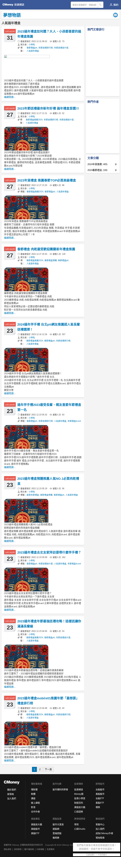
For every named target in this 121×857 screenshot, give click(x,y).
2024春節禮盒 (97, 170)
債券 (98, 807)
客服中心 (100, 824)
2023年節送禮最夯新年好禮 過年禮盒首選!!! (48, 108)
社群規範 (40, 849)
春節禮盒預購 (50, 260)
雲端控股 (57, 833)
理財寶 (34, 789)
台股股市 (100, 789)
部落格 (10, 794)
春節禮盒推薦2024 (34, 119)
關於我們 (11, 789)
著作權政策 (29, 849)
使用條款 (18, 849)
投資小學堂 (79, 798)
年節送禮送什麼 (61, 47)
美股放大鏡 (79, 807)
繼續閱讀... (9, 97)
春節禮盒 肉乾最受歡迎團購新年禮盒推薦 (46, 249)
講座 (33, 798)
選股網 (56, 828)
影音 (33, 807)
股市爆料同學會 (60, 789)
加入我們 (11, 798)
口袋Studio (79, 828)
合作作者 (35, 811)
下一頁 (48, 769)
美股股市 (100, 793)
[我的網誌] (113, 5)
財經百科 (78, 802)
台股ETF (100, 798)
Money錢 (78, 793)
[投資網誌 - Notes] (15, 5)
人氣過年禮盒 (33, 51)
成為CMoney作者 (104, 833)
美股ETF (100, 802)
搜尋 (101, 5)
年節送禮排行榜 (45, 47)
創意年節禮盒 (33, 495)
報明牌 (56, 837)
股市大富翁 (58, 824)
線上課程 (35, 802)
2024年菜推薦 (97, 164)
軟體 (33, 793)
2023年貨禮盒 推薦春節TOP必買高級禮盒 (46, 180)
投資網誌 (78, 789)
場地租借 (100, 837)
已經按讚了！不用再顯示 (96, 855)
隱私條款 (7, 849)
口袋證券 (78, 811)
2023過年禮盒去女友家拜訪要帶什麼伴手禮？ (49, 552)
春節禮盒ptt (32, 47)
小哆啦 (32, 44)
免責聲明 (50, 849)
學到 (76, 824)
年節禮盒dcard (74, 421)
